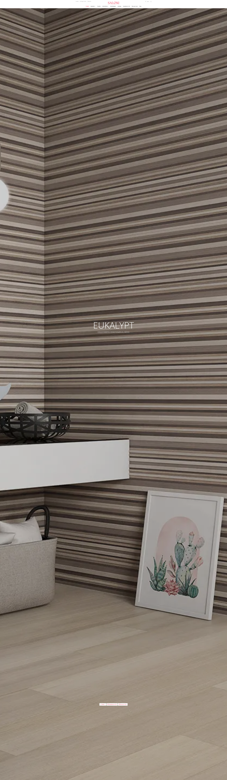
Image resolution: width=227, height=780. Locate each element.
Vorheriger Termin (83, 1)
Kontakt (77, 1)
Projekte (99, 6)
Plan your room (135, 6)
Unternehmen (105, 6)
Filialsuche (89, 1)
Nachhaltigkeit (113, 6)
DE (148, 1)
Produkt (87, 6)
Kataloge (119, 6)
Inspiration (93, 6)
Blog (140, 6)
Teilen (103, 704)
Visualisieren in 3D (126, 6)
